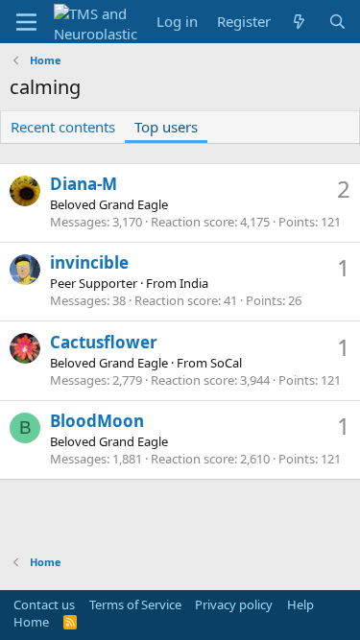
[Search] (337, 21)
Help (300, 604)
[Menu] (26, 22)
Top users (166, 126)
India (194, 283)
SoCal (226, 362)
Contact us (44, 604)
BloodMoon (97, 421)
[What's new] (299, 21)
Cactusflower (103, 342)
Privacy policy (234, 604)
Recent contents (63, 126)
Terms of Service (135, 604)
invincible (89, 262)
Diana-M (83, 184)
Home (31, 621)
